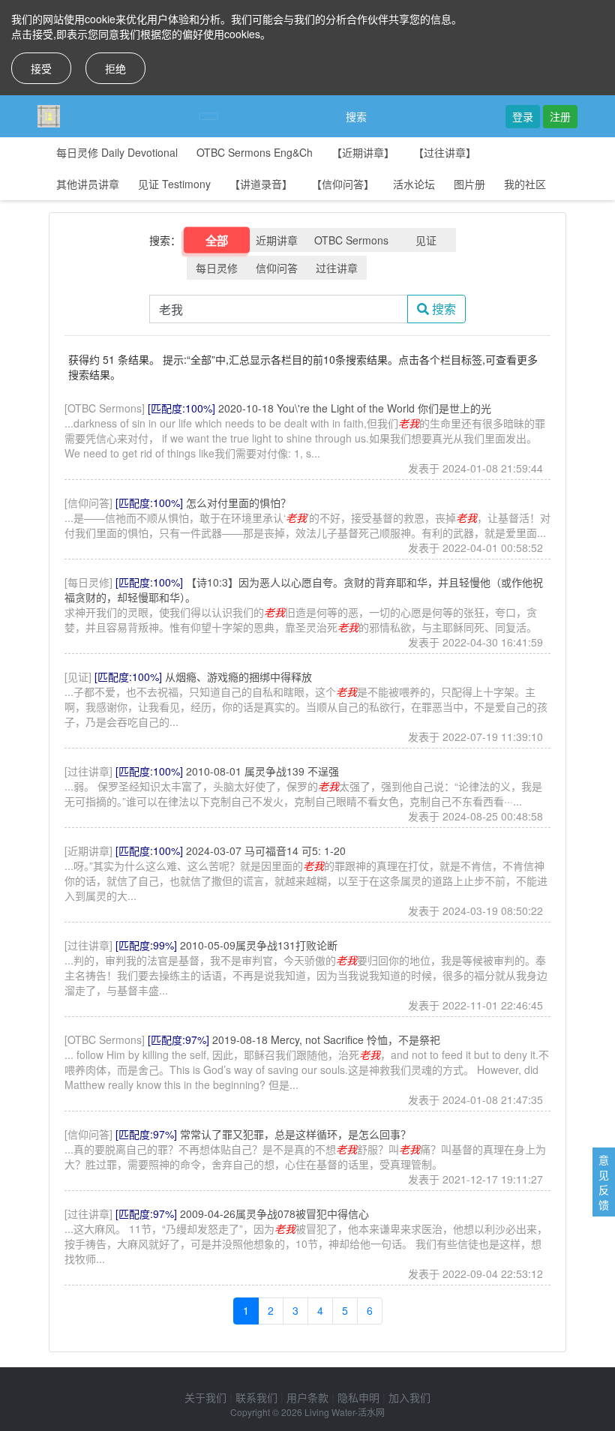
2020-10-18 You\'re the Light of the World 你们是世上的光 (354, 408)
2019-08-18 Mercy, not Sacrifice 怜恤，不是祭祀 (326, 1039)
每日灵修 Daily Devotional (117, 152)
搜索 (356, 116)
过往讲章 (337, 267)
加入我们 (409, 1397)
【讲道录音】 (261, 183)
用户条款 (307, 1397)
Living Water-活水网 (344, 1412)
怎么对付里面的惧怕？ (238, 502)
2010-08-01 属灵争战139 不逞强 (262, 771)
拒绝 (115, 68)
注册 (560, 116)
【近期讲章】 (363, 152)
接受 (41, 68)
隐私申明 (359, 1397)
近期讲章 (277, 240)
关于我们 (205, 1397)
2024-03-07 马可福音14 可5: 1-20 (266, 850)
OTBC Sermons (351, 240)
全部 (217, 240)
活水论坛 (414, 183)
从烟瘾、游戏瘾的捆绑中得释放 (238, 676)
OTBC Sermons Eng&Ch (254, 152)
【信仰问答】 (342, 183)
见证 (426, 240)
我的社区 (525, 183)
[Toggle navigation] (208, 116)
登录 (522, 116)
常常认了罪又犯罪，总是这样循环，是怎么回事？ (295, 1134)
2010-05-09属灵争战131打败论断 (259, 945)
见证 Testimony (174, 183)
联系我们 (257, 1397)
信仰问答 (277, 267)
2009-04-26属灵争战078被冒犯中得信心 (274, 1213)
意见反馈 (603, 1182)
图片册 (469, 183)
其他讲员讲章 (87, 183)
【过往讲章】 (444, 152)
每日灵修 (217, 267)
